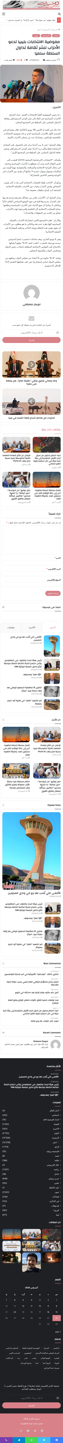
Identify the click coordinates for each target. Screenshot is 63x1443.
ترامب (34, 1358)
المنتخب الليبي (14, 1353)
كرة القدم (9, 1358)
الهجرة (56, 1358)
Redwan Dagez (40, 1041)
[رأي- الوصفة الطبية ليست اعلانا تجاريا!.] (11, 1258)
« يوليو (58, 1331)
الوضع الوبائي (45, 1358)
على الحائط (54, 1187)
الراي (57, 1147)
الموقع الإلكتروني (54, 580)
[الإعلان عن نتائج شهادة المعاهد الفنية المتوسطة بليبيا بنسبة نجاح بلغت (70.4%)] (16, 445)
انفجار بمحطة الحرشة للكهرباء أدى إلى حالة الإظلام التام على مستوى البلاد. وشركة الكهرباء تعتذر (47, 494)
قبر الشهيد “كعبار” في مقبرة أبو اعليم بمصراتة (24, 702)
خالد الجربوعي (53, 1165)
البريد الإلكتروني (53, 569)
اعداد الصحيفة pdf (51, 1119)
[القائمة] (3, 14)
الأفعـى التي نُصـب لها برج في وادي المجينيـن (26, 638)
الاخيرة (56, 1128)
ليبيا (57, 1215)
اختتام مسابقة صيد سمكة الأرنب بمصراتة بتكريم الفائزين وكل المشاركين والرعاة (17, 785)
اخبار (39, 29)
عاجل (56, 1174)
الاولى (56, 1133)
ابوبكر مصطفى (50, 60)
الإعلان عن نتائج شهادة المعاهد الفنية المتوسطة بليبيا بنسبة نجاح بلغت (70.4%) (16, 458)
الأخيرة (32, 627)
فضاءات (55, 1196)
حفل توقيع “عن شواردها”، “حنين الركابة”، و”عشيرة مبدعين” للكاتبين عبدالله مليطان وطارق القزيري (18, 494)
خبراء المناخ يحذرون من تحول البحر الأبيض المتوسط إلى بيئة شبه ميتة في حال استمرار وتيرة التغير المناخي (47, 460)
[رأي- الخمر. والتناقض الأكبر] (31, 1262)
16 (48, 1312)
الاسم (58, 558)
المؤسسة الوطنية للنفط (31, 1348)
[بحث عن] (59, 14)
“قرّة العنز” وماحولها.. (32, 674)
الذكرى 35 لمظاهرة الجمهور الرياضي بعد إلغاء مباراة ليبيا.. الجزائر (24, 689)
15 (57, 1312)
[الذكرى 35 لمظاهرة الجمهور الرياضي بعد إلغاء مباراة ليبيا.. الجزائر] (52, 691)
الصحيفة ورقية (53, 1151)
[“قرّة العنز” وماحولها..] (52, 678)
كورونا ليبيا (47, 1363)
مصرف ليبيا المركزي (51, 1368)
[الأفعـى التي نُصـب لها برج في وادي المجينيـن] (52, 646)
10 (40, 1306)
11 (31, 1306)
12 (23, 1306)
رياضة (56, 1169)
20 (15, 1312)
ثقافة (57, 1160)
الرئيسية (54, 29)
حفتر (26, 1358)
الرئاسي (56, 1348)
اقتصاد (56, 1124)
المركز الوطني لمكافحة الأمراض (47, 1353)
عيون (36, 36)
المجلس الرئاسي (12, 1348)
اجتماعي (55, 1115)
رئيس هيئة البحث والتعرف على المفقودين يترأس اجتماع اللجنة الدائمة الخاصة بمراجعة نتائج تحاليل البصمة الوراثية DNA (23, 663)
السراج (46, 1348)
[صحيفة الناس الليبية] (31, 5)
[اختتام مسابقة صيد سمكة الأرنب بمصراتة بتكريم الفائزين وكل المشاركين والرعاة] (16, 771)
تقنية (57, 1156)
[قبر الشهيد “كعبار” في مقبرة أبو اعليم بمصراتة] (52, 704)
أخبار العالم (54, 1110)
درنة (18, 1358)
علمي (56, 1183)
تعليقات (10, 627)
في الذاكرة (54, 1201)
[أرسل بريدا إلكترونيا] (44, 60)
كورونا (56, 1210)
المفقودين (27, 1353)
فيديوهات (55, 1206)
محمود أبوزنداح (26, 1363)
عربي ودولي (53, 1178)
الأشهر (53, 627)
